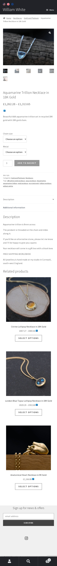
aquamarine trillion (10, 183)
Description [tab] (8, 199)
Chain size (8, 133)
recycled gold (34, 183)
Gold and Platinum (31, 18)
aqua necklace (31, 181)
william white (8, 186)
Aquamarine (41, 181)
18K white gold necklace (16, 181)
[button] (50, 33)
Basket (44, 559)
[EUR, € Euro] (12, 4)
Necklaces (17, 18)
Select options (28, 338)
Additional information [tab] (14, 207)
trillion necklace (45, 183)
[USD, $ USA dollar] (4, 4)
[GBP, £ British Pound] (8, 4)
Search (28, 561)
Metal (6, 146)
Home (8, 18)
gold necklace (23, 183)
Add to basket (27, 163)
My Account (9, 561)
